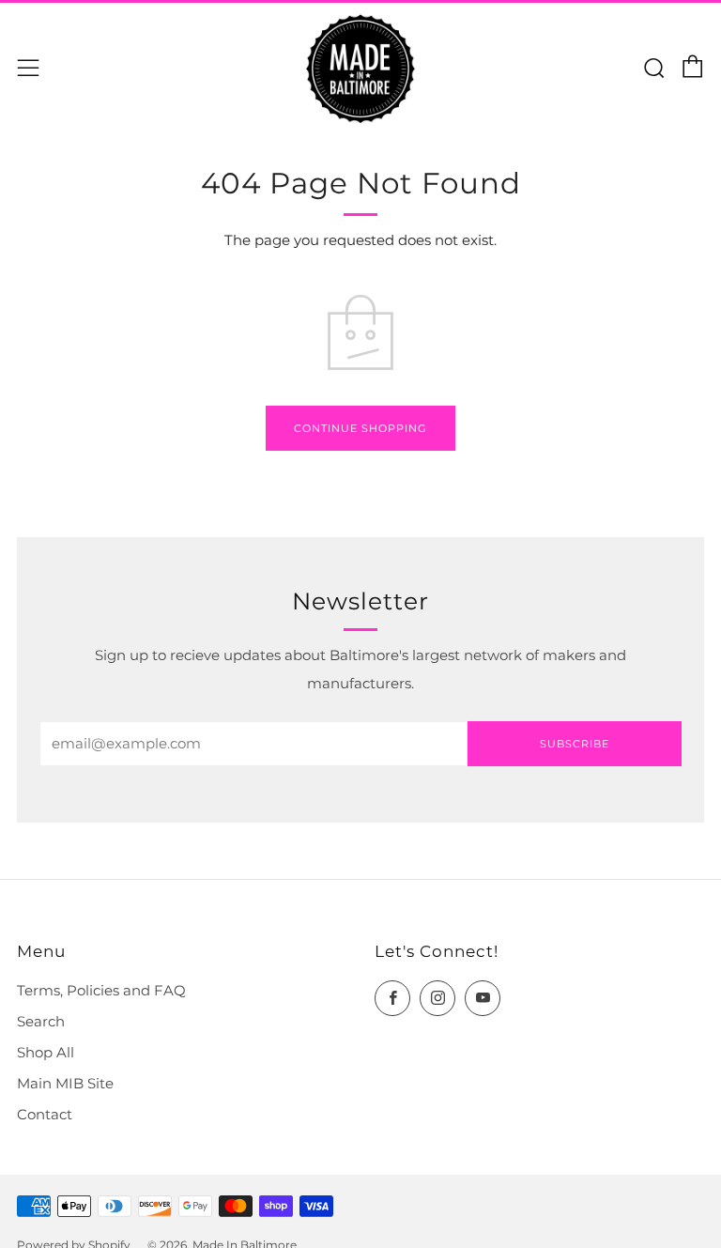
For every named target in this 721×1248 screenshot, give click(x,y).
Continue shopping (360, 428)
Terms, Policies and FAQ (101, 990)
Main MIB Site (65, 1083)
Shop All (45, 1052)
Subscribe (574, 743)
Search (41, 1021)
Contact (44, 1114)
